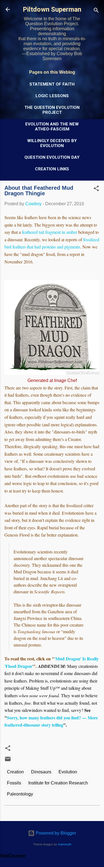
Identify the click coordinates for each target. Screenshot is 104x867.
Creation (15, 771)
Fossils (14, 783)
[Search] (96, 11)
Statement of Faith (52, 84)
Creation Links (52, 168)
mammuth (64, 844)
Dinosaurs (41, 771)
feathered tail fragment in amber (49, 232)
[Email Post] (7, 760)
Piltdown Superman (52, 9)
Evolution (68, 771)
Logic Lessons (52, 95)
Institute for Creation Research (58, 783)
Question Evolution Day (52, 157)
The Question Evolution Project (52, 110)
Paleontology (20, 794)
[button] (96, 189)
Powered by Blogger (55, 833)
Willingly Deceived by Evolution (52, 143)
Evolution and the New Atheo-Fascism (52, 127)
